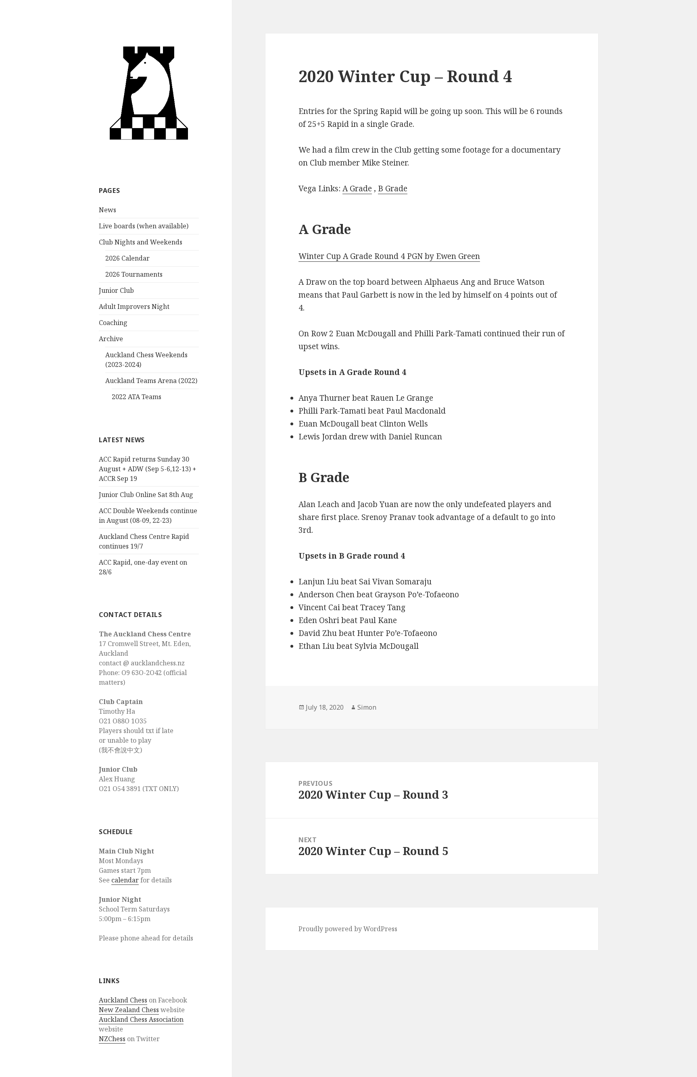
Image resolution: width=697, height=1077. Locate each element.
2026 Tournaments (134, 274)
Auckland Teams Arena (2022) (151, 380)
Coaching (113, 322)
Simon (366, 707)
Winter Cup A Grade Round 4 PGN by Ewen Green (389, 256)
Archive (111, 338)
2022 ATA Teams (136, 396)
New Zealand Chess (129, 1009)
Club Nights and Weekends (140, 242)
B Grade (392, 188)
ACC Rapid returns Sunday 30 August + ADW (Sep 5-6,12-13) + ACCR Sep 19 (147, 469)
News (107, 209)
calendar (125, 880)
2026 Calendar (127, 258)
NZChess (112, 1038)
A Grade (357, 188)
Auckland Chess (123, 1000)
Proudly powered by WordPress (347, 928)
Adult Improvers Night (134, 306)
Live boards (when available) (143, 226)
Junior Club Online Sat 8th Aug (146, 494)
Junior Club (116, 290)
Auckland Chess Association (141, 1019)
